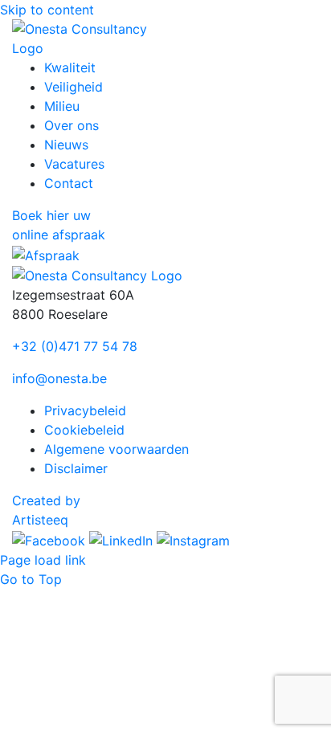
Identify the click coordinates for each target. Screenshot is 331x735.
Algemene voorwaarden (116, 449)
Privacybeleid (85, 410)
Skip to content (47, 10)
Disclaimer (76, 468)
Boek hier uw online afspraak (58, 225)
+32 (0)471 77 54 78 (74, 346)
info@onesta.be (59, 378)
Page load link (43, 560)
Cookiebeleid (84, 430)
